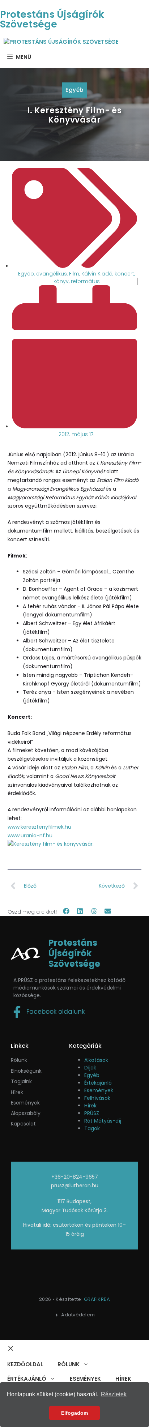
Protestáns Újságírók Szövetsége (52, 19)
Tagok (92, 1128)
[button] (66, 911)
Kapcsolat (23, 1123)
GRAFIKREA (97, 1299)
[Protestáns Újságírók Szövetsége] (61, 42)
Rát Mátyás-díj (102, 1120)
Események (98, 1090)
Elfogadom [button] (74, 1413)
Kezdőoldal (25, 1364)
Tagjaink (21, 1081)
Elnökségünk (26, 1070)
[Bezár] (10, 1349)
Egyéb (74, 90)
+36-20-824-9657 (74, 1176)
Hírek (17, 1092)
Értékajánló (98, 1082)
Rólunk (19, 1060)
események (25, 1102)
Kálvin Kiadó (96, 273)
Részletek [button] (114, 1394)
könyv (61, 281)
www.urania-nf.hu (30, 835)
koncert (124, 273)
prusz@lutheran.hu (74, 1185)
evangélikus (51, 273)
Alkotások (96, 1060)
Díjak (90, 1067)
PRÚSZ (91, 1113)
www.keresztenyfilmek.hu (39, 826)
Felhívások (97, 1098)
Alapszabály (26, 1113)
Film (74, 273)
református (85, 281)
